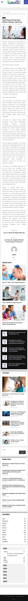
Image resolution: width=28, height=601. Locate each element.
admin (5, 24)
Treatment (5, 541)
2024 (5, 568)
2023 (5, 571)
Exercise (4, 527)
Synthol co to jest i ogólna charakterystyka (17, 440)
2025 (5, 565)
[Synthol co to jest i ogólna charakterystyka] (6, 441)
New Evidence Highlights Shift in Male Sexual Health (17, 364)
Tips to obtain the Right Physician (14, 233)
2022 (5, 575)
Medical (4, 534)
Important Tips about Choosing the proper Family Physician (12, 323)
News (3, 537)
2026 (5, 548)
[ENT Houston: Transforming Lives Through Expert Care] (14, 384)
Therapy (4, 539)
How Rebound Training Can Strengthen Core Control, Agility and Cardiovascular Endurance (17, 341)
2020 (5, 581)
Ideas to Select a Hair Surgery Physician (13, 282)
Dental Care (5, 521)
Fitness (4, 530)
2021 (5, 578)
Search (4, 449)
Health (4, 532)
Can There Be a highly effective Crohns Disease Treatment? (14, 241)
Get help (13, 599)
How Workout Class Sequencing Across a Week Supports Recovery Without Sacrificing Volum (17, 357)
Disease (4, 523)
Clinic (3, 518)
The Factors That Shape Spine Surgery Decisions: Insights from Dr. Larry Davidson (17, 349)
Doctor (4, 17)
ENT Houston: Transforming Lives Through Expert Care (17, 333)
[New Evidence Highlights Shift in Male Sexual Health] (6, 433)
